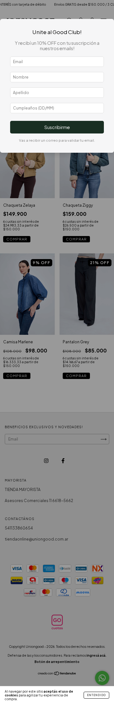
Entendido (96, 695)
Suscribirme (57, 127)
